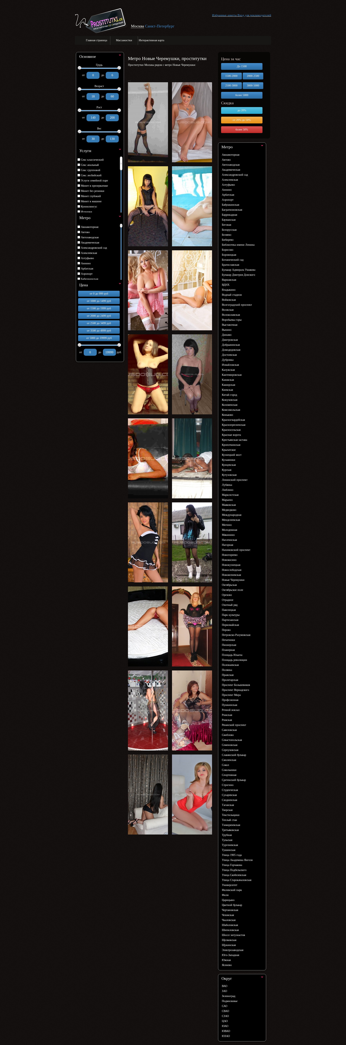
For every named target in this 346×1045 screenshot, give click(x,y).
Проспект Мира (231, 694)
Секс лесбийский (91, 175)
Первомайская (230, 624)
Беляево (226, 234)
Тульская (227, 840)
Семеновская (229, 744)
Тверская (227, 810)
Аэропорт (87, 273)
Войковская (229, 299)
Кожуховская (229, 399)
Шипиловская (230, 930)
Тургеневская (230, 845)
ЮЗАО (226, 1036)
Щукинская (229, 945)
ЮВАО (226, 1031)
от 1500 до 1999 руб (99, 308)
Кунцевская (229, 464)
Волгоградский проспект (237, 304)
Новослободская (231, 569)
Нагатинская (229, 539)
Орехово (227, 594)
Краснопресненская (233, 424)
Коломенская (229, 404)
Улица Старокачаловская (236, 880)
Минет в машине (91, 201)
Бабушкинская (89, 279)
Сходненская (229, 800)
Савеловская (229, 729)
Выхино (226, 329)
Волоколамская (231, 314)
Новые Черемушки (233, 579)
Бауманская (228, 219)
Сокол (225, 764)
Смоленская (229, 759)
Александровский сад (94, 247)
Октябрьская (229, 584)
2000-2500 (253, 75)
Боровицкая (229, 254)
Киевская (227, 389)
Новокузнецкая (231, 564)
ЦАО (225, 1021)
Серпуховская (230, 749)
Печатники (228, 639)
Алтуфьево (87, 258)
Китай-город (229, 394)
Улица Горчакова (232, 865)
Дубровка (227, 359)
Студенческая (230, 790)
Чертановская (230, 910)
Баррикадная (229, 214)
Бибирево (227, 239)
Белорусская (229, 229)
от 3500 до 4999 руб (99, 330)
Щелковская (229, 940)
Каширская (228, 384)
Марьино (227, 499)
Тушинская (228, 850)
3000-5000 (253, 85)
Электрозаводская (232, 950)
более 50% (241, 129)
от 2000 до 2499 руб (99, 315)
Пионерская (229, 644)
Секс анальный (90, 164)
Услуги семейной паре (94, 180)
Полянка (227, 669)
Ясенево (227, 965)
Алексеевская (89, 252)
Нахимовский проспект (236, 549)
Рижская (227, 714)
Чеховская (228, 915)
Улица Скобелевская (234, 875)
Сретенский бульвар (234, 779)
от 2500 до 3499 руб (99, 323)
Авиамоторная (89, 226)
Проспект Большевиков (236, 684)
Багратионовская (232, 209)
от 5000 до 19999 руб (99, 338)
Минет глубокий (91, 196)
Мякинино (228, 534)
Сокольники (229, 769)
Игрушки (86, 211)
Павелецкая (229, 609)
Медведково (229, 509)
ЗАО (224, 991)
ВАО (224, 986)
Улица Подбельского (234, 870)
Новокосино (229, 559)
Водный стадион (232, 294)
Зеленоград (228, 996)
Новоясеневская (231, 574)
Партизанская (230, 619)
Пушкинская (229, 704)
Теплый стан (229, 820)
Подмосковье (229, 1001)
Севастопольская (232, 739)
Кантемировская (231, 374)
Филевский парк (232, 890)
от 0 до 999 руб (99, 293)
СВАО (225, 1011)
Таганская (228, 805)
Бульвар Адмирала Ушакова (238, 269)
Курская (226, 469)
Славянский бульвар (234, 754)
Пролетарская (230, 679)
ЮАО (225, 1026)
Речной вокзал (230, 709)
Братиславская (230, 264)
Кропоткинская (231, 444)
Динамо (226, 334)
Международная (231, 514)
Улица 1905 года (232, 855)
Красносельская (231, 429)
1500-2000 (231, 75)
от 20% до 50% (242, 119)
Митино (227, 524)
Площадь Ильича (232, 654)
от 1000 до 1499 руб (99, 301)
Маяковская (229, 504)
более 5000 (241, 95)
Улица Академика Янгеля (237, 860)
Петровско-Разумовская (236, 634)
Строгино (227, 785)
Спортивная (229, 774)
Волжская (227, 309)
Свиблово (228, 734)
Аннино (86, 263)
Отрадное (227, 599)
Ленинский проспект (234, 479)
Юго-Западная (230, 955)
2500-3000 (231, 85)
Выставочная (229, 324)
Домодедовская (231, 349)
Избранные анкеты (224, 15)
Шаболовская (230, 925)
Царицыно (228, 900)
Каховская (228, 379)
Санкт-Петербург (159, 26)
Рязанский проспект (234, 724)
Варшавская (229, 279)
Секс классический (92, 159)
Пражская (227, 674)
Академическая (90, 242)
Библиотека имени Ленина (238, 244)
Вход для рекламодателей (254, 15)
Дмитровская (230, 339)
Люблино (227, 489)
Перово (226, 629)
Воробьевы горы (231, 319)
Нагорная (227, 544)
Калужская (228, 369)
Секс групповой (90, 170)
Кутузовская (229, 474)
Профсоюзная (230, 699)
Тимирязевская (231, 825)
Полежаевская (230, 664)
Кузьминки (228, 459)
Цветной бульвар (232, 905)
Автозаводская (90, 237)
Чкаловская (228, 920)
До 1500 (242, 66)
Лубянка (227, 484)
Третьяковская (230, 830)
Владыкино (228, 289)
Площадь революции (234, 659)
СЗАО (225, 1016)
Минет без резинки (92, 190)
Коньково (227, 414)
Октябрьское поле (232, 589)
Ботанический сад (232, 259)
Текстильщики (230, 815)
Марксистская (230, 494)
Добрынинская (231, 344)
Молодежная (229, 529)
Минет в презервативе (94, 185)
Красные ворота (231, 434)
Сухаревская (229, 795)
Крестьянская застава (234, 439)
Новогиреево (229, 554)
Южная (226, 960)
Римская (227, 719)
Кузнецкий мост (231, 454)
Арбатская (87, 268)
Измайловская (230, 364)
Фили (225, 895)
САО (224, 1006)
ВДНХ (225, 284)
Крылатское (229, 449)
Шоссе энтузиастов (233, 935)
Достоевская (229, 354)
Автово (85, 232)
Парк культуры (230, 614)
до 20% (241, 110)
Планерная (228, 649)
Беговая (226, 224)
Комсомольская (231, 409)
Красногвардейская (233, 419)
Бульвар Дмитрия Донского (238, 274)
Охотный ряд (229, 604)
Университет (229, 885)
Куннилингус (89, 206)
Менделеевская (231, 519)
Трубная (227, 835)
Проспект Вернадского (235, 689)
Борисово (227, 249)
